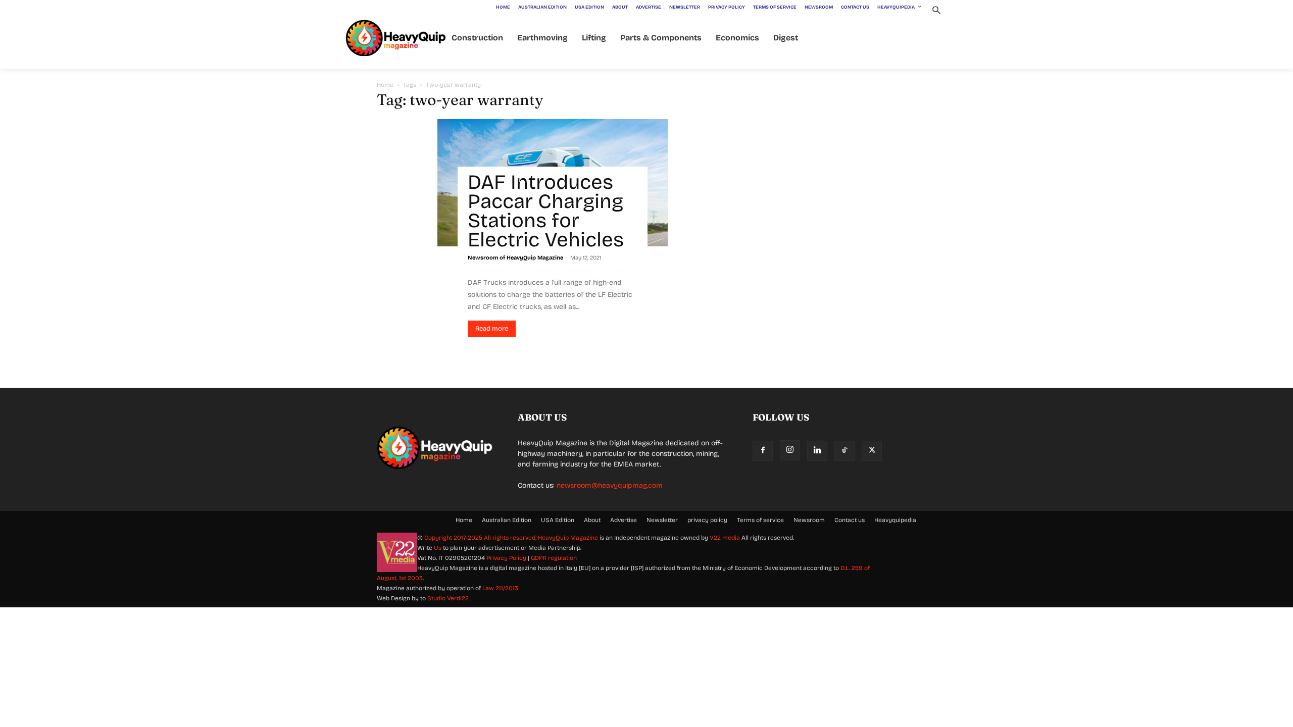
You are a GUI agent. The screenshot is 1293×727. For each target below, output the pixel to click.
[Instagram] (790, 450)
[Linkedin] (817, 451)
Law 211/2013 (500, 588)
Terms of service (760, 520)
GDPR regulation (554, 557)
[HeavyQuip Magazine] (395, 38)
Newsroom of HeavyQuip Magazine (515, 257)
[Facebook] (763, 451)
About (592, 520)
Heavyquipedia (895, 520)
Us (437, 547)
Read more (491, 329)
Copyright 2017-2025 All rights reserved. (481, 537)
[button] (936, 11)
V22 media (725, 537)
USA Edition (557, 520)
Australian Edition (506, 520)
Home (385, 84)
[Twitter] (872, 451)
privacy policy (707, 520)
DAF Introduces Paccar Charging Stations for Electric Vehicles (546, 211)
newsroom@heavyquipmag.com (610, 485)
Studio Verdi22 (448, 598)
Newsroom (809, 520)
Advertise (623, 520)
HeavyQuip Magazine (568, 537)
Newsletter (662, 520)
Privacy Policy (506, 557)
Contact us (849, 520)
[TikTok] (844, 451)
